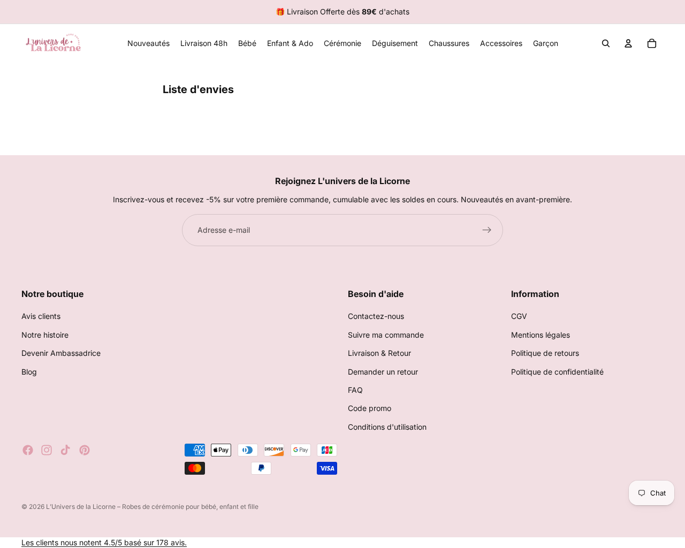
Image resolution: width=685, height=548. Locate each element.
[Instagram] (46, 450)
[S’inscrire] (487, 230)
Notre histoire (44, 334)
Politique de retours (545, 352)
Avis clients (40, 316)
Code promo (369, 408)
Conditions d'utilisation (387, 426)
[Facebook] (27, 450)
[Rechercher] (606, 43)
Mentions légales (540, 334)
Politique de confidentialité (557, 371)
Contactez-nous (376, 316)
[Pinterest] (84, 450)
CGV (519, 316)
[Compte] (628, 43)
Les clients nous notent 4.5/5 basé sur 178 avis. (104, 542)
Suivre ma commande (386, 334)
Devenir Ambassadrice (61, 352)
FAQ (355, 389)
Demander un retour (383, 371)
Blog (29, 371)
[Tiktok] (65, 450)
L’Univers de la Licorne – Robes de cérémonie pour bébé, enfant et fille (152, 507)
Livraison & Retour (379, 352)
